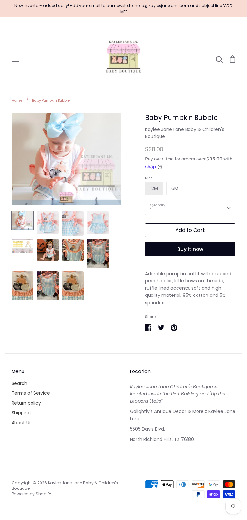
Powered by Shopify (31, 494)
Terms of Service (31, 393)
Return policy (26, 403)
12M (154, 188)
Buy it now (190, 249)
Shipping (21, 412)
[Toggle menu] (15, 59)
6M (174, 188)
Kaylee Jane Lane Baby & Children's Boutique (65, 485)
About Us (22, 422)
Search (19, 383)
